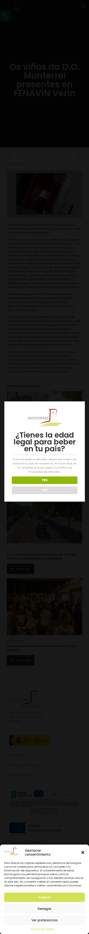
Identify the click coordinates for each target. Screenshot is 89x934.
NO (44, 490)
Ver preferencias (44, 920)
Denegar (45, 909)
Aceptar (44, 897)
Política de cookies (42, 929)
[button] (83, 852)
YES (45, 480)
